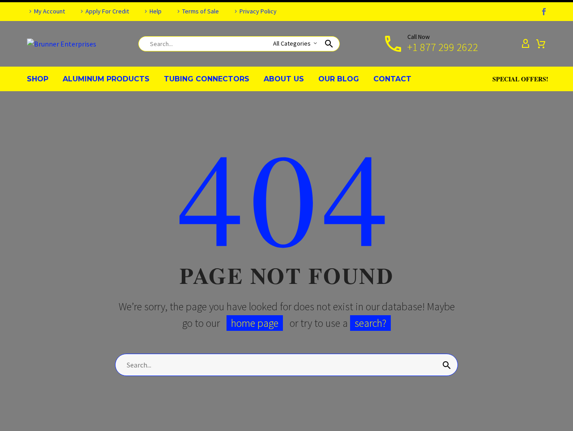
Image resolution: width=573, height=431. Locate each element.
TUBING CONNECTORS (206, 79)
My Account (49, 11)
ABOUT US (284, 79)
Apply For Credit (107, 11)
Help (156, 11)
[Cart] (540, 43)
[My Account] (525, 43)
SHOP (37, 79)
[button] (329, 43)
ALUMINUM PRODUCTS (106, 79)
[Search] (447, 365)
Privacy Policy (258, 11)
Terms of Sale (200, 11)
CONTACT (392, 79)
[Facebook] (543, 11)
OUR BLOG (338, 79)
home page (254, 323)
